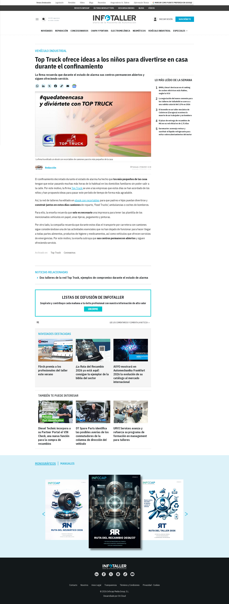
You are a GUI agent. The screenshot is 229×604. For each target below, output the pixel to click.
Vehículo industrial (51, 51)
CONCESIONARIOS (79, 30)
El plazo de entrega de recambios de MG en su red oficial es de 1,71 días (173, 122)
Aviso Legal (96, 585)
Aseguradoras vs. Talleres (120, 2)
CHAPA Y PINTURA (99, 30)
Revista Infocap (81, 8)
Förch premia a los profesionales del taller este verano (53, 370)
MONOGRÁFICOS (45, 463)
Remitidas (71, 2)
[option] (114, 511)
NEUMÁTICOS (139, 30)
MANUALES (67, 463)
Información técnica (141, 2)
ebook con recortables (87, 200)
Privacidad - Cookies (151, 585)
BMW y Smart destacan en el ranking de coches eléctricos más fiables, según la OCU (173, 90)
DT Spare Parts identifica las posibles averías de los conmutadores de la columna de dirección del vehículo (92, 436)
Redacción (50, 168)
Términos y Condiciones (130, 585)
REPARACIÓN (61, 30)
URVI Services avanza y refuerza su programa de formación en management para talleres (130, 434)
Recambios (102, 2)
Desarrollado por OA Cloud (114, 596)
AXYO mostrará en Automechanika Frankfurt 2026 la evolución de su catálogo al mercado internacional (129, 374)
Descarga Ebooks (126, 8)
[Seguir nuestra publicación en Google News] (74, 86)
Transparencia (110, 585)
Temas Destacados (43, 2)
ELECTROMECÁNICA (120, 30)
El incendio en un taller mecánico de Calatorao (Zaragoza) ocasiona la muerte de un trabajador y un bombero (174, 112)
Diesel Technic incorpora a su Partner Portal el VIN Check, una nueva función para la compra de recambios (54, 436)
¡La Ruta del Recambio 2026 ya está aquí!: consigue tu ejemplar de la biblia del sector (92, 372)
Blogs (91, 2)
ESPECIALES (180, 30)
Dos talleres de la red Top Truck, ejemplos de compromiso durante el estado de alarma (93, 277)
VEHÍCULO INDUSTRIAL (159, 30)
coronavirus (69, 252)
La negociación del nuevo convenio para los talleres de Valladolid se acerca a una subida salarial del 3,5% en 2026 (174, 101)
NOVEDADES (46, 30)
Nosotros (84, 585)
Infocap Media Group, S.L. (118, 591)
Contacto (73, 585)
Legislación (59, 2)
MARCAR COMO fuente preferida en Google (173, 2)
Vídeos (82, 2)
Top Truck (77, 188)
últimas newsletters (104, 8)
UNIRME (93, 309)
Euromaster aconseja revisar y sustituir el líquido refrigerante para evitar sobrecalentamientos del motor (174, 131)
